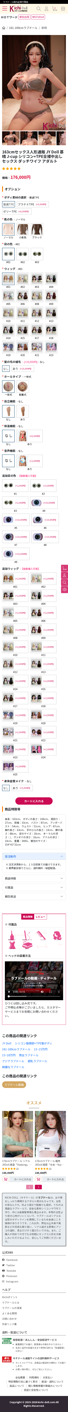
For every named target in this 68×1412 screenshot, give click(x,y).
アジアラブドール (13, 1061)
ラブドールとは (10, 1302)
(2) (17, 1168)
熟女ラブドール (29, 1055)
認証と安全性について (36, 1390)
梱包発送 (10, 896)
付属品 (9, 887)
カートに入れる (34, 801)
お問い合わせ (9, 1318)
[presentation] (29, 1187)
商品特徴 (10, 878)
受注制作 (10, 856)
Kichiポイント (10, 1297)
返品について (17, 1385)
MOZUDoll (38, 17)
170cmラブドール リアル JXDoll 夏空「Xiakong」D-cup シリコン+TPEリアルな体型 (17, 1162)
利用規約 (34, 1377)
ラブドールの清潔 (12, 1308)
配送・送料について (53, 1381)
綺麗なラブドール (13, 1067)
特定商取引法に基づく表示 (23, 1381)
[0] (64, 568)
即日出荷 (24, 17)
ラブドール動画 (14, 1085)
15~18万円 (9, 1055)
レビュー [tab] (40, 916)
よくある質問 (9, 1313)
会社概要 (20, 1377)
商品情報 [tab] (28, 916)
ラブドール (44, 1197)
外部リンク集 (9, 1324)
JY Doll (6, 1043)
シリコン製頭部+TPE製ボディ (33, 1043)
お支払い (48, 1377)
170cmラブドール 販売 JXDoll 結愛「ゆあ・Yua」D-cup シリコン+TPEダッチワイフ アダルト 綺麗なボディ (50, 1162)
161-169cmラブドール (23, 28)
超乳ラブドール (37, 1061)
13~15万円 (40, 1049)
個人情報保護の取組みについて (45, 1385)
